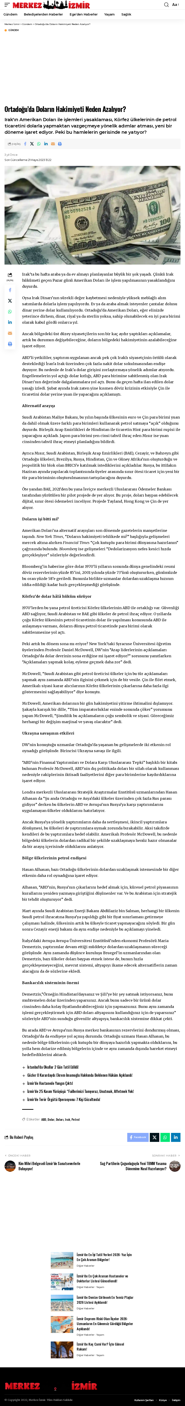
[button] (8, 4)
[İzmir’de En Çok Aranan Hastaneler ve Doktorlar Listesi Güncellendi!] (62, 1281)
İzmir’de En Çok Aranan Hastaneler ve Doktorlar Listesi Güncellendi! (102, 1278)
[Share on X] (32, 143)
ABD (43, 1119)
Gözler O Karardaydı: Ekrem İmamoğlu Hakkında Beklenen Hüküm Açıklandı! (79, 1075)
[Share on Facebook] (25, 143)
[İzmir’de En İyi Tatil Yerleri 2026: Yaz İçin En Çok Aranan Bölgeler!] (62, 1260)
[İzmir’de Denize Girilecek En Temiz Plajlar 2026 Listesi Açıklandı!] (62, 1303)
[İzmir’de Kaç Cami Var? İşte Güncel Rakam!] (62, 1349)
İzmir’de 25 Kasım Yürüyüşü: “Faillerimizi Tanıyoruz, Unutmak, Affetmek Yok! (80, 1091)
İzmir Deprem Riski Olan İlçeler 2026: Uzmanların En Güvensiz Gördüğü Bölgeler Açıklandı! (105, 1323)
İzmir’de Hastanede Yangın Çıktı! (50, 1083)
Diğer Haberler (85, 1265)
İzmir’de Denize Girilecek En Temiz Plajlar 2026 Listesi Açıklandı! (105, 1300)
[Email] (53, 143)
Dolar (51, 1119)
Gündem (13, 30)
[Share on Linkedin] (46, 143)
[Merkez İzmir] (51, 4)
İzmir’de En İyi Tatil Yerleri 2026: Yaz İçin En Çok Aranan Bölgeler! (104, 1257)
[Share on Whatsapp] (39, 143)
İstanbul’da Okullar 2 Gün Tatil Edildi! (53, 1067)
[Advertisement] (92, 1214)
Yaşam (100, 1287)
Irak (67, 1119)
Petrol (76, 1119)
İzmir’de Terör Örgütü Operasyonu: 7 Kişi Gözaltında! (63, 1099)
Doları (60, 1119)
